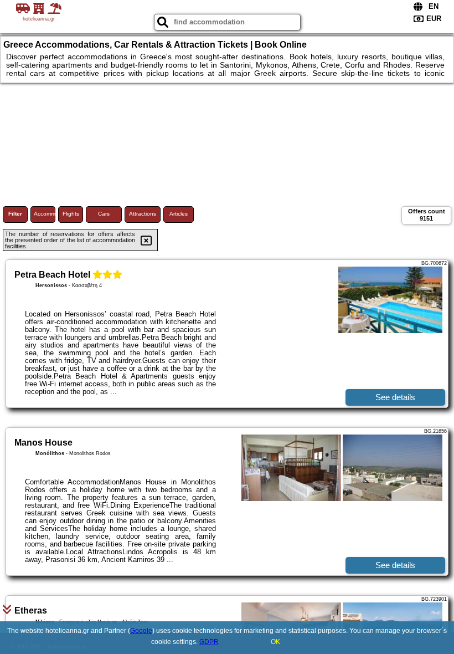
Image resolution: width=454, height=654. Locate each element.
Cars (104, 214)
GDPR (209, 642)
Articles (178, 214)
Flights (71, 214)
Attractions (142, 214)
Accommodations (44, 214)
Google (141, 631)
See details (395, 397)
